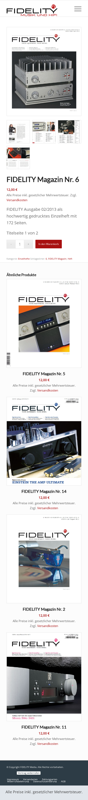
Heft (70, 258)
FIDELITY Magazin (57, 258)
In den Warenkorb (48, 244)
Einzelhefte (24, 258)
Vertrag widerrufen (28, 773)
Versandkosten (17, 200)
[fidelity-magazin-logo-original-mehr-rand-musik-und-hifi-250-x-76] (36, 8)
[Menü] (75, 8)
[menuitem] (75, 8)
